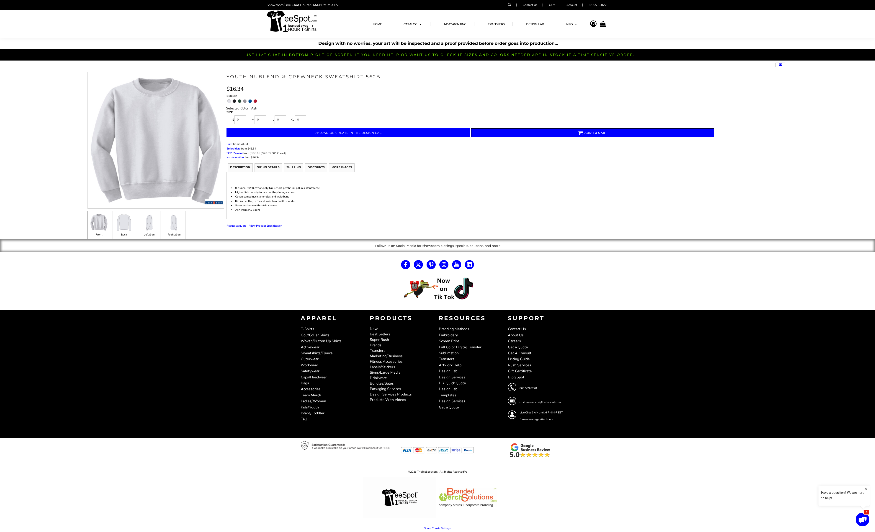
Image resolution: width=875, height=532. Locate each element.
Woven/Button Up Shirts (321, 341)
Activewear (310, 347)
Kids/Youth (310, 407)
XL (292, 120)
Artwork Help (450, 365)
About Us (516, 335)
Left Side (149, 234)
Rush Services (519, 365)
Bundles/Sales (382, 383)
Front (99, 234)
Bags (305, 383)
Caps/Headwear (314, 377)
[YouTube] (456, 264)
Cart (552, 5)
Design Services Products (391, 394)
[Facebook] (405, 264)
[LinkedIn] (469, 264)
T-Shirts (307, 329)
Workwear (309, 365)
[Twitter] (418, 264)
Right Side (174, 234)
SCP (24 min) (234, 153)
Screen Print (449, 341)
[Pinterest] (431, 264)
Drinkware (378, 377)
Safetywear (310, 371)
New (374, 328)
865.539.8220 (598, 5)
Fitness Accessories (386, 361)
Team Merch (311, 395)
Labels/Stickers (382, 367)
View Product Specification (265, 226)
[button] (413, 24)
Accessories (311, 389)
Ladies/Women (313, 401)
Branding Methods (454, 329)
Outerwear (310, 359)
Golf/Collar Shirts (315, 335)
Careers (514, 341)
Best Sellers (380, 334)
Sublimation (449, 353)
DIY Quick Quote (452, 383)
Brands (375, 345)
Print (229, 144)
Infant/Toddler (312, 413)
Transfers (377, 350)
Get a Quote (449, 407)
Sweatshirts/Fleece (317, 353)
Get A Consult (519, 353)
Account (571, 5)
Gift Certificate (520, 371)
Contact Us (530, 5)
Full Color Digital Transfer (460, 347)
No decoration (235, 157)
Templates (447, 395)
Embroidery (233, 148)
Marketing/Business (386, 356)
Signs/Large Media (385, 372)
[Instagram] (443, 264)
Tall (304, 419)
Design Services (452, 377)
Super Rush (379, 339)
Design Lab (448, 371)
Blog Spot (516, 377)
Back (124, 234)
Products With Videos (388, 399)
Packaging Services (385, 388)
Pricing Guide (519, 359)
